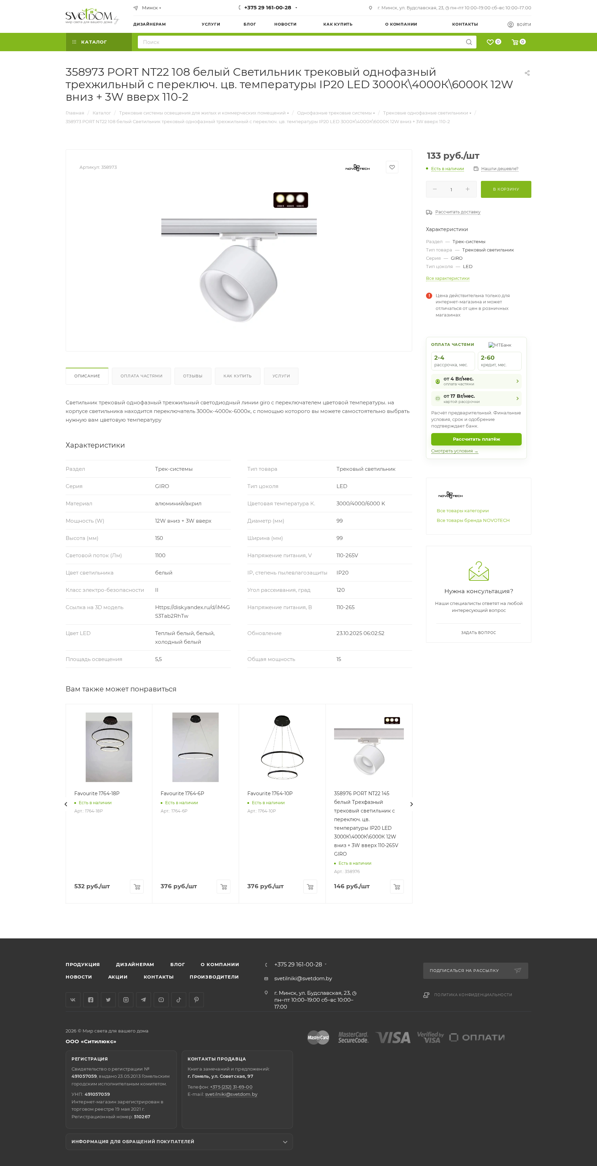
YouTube (161, 999)
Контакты (159, 977)
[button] (563, 911)
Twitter (108, 999)
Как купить (238, 376)
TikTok (178, 999)
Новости (79, 977)
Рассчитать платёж (476, 439)
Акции (118, 977)
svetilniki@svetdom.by (303, 978)
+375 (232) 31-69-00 (231, 1087)
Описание (87, 376)
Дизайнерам (135, 964)
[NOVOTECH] (357, 167)
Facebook (90, 999)
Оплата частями (141, 376)
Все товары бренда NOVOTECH (473, 520)
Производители (214, 977)
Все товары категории (463, 510)
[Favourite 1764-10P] (282, 747)
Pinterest (196, 999)
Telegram (143, 999)
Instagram (126, 999)
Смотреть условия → (454, 450)
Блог (177, 964)
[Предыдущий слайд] (66, 804)
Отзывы (193, 376)
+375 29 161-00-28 (267, 7)
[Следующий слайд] (411, 804)
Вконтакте (73, 999)
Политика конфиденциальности (473, 995)
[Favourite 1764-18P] (109, 747)
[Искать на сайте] (469, 42)
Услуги (281, 376)
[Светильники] (93, 16)
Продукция (83, 964)
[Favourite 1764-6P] (195, 747)
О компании (220, 964)
